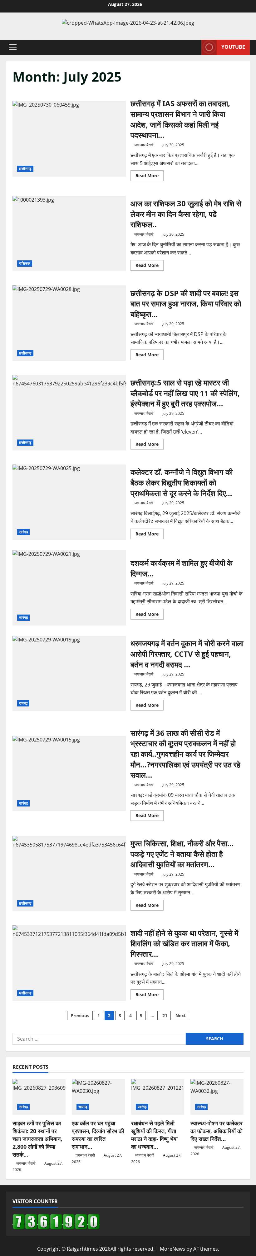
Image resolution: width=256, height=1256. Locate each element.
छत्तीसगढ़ (25, 168)
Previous (80, 1015)
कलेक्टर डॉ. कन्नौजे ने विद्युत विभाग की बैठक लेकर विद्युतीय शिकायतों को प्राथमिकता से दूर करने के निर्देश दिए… (69, 502)
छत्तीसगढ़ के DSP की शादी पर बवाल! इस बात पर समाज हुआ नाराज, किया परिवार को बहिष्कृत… (69, 323)
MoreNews (172, 1248)
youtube (233, 46)
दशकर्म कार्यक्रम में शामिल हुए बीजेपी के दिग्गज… (69, 588)
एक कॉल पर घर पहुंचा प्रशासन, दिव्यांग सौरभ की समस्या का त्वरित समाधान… (98, 1135)
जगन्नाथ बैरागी (144, 145)
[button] (13, 47)
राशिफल (24, 263)
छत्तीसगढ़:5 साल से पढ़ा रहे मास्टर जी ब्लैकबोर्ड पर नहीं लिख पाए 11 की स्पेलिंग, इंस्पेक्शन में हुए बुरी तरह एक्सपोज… (69, 412)
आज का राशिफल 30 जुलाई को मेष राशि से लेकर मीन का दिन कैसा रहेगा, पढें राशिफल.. (69, 234)
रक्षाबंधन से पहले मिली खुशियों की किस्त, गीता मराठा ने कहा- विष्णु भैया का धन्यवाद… (154, 1135)
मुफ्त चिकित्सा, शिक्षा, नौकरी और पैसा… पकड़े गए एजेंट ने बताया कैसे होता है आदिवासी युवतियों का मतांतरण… (69, 874)
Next (180, 1015)
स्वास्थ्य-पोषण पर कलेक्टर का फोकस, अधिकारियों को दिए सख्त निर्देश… (216, 1131)
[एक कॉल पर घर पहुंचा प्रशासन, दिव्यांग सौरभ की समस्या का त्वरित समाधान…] (98, 1096)
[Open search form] (195, 47)
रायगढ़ (23, 703)
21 (164, 1015)
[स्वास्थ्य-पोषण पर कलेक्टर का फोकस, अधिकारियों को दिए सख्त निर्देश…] (217, 1096)
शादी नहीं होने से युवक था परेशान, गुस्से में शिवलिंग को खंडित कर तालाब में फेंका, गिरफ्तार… (69, 963)
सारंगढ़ (23, 532)
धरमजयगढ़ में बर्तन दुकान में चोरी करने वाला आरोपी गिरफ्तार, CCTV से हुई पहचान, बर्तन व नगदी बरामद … (69, 673)
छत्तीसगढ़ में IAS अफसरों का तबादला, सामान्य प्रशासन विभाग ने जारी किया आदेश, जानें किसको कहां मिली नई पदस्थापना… (69, 139)
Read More (149, 176)
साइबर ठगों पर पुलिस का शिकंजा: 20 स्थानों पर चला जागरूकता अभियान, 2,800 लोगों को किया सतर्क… (37, 1138)
